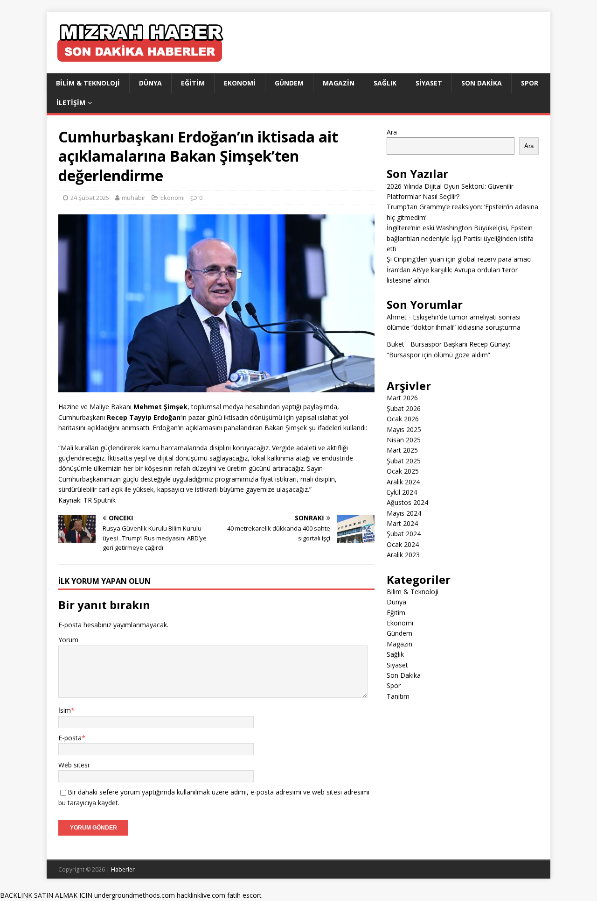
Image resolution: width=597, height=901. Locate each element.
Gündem (289, 82)
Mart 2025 (402, 450)
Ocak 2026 (403, 418)
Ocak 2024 (403, 544)
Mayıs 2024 (404, 513)
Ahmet (397, 316)
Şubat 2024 (404, 533)
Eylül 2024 (402, 492)
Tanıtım (398, 696)
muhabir (134, 197)
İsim (64, 710)
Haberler (123, 869)
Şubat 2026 (404, 408)
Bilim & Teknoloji (88, 82)
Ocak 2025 (403, 471)
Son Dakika (481, 82)
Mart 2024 (402, 523)
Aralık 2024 (403, 481)
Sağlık (385, 82)
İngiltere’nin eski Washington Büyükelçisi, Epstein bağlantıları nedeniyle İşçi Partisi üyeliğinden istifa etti (460, 238)
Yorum (68, 639)
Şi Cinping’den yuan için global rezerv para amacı (459, 259)
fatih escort (244, 895)
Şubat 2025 (404, 460)
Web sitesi (73, 764)
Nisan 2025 (404, 439)
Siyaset (429, 82)
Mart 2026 (402, 397)
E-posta (70, 737)
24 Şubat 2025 (89, 197)
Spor (529, 82)
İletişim (70, 102)
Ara (392, 132)
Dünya (150, 82)
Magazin (338, 82)
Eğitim (193, 82)
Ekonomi (240, 82)
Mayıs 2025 (404, 429)
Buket (395, 344)
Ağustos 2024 (407, 502)
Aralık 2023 (403, 554)
